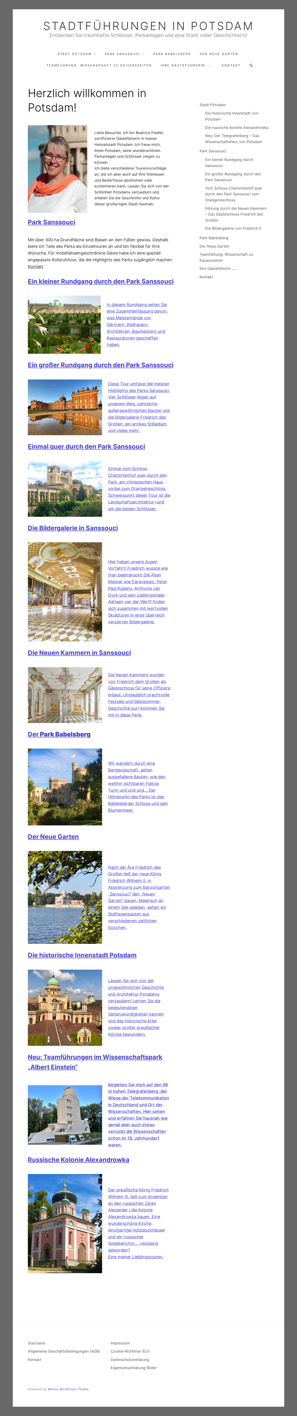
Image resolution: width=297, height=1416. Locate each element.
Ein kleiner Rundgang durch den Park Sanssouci (101, 281)
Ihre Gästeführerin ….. (187, 65)
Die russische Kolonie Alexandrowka (236, 127)
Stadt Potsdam (75, 54)
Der (59, 734)
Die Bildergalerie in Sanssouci (73, 528)
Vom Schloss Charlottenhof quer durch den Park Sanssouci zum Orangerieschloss (233, 194)
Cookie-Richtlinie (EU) (130, 1351)
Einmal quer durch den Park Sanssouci (86, 446)
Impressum (120, 1343)
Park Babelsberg (172, 54)
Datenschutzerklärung (130, 1359)
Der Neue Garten (219, 54)
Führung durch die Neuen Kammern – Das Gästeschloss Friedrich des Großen (236, 214)
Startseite (36, 1343)
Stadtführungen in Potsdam (148, 26)
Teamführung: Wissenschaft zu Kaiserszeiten (99, 65)
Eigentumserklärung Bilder (134, 1367)
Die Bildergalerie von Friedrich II (233, 228)
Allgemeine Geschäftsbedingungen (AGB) (64, 1351)
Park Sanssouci (122, 54)
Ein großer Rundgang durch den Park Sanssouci (100, 365)
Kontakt (231, 65)
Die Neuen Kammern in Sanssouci (79, 653)
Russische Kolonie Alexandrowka (78, 1160)
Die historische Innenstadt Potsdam (82, 955)
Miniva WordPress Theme (68, 1389)
